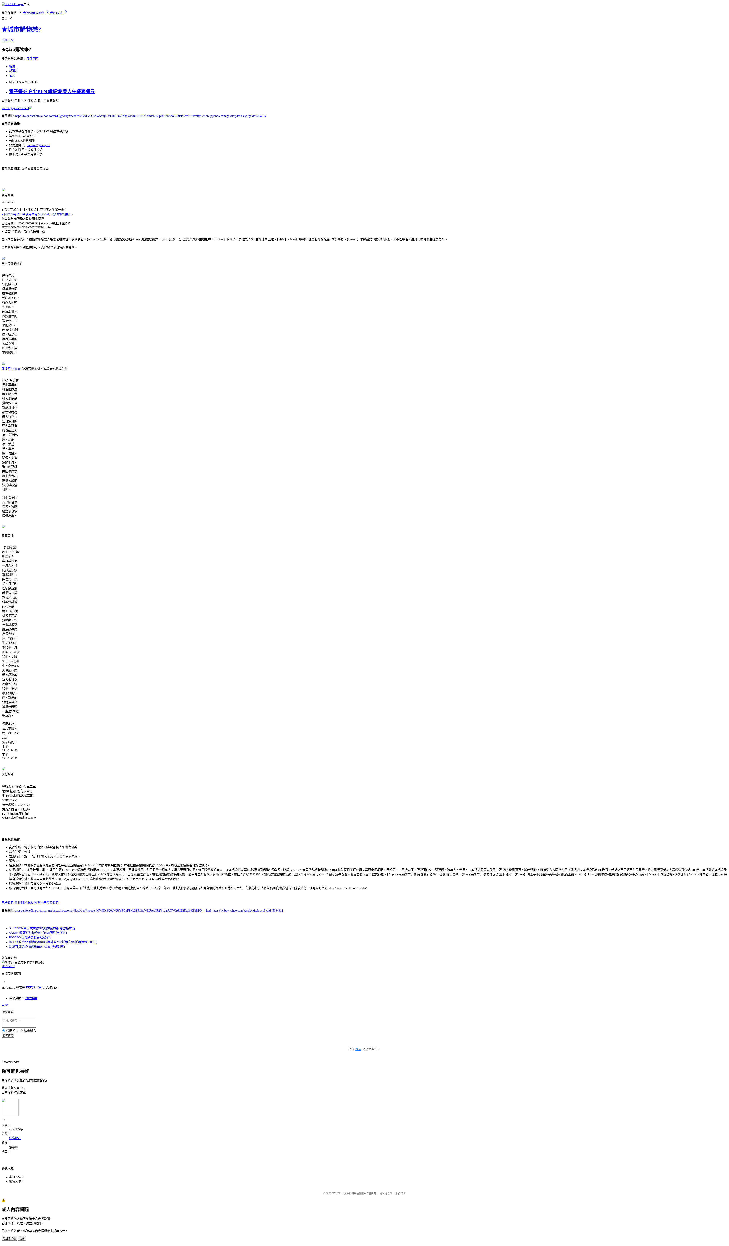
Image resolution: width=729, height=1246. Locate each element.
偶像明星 (33, 58)
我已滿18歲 (9, 1238)
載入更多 (8, 1012)
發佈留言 (8, 1035)
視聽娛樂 (31, 998)
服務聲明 (401, 1193)
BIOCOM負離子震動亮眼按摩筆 (30, 937)
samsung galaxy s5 (38, 145)
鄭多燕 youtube (11, 368)
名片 (12, 75)
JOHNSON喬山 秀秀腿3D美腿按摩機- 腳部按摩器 (42, 928)
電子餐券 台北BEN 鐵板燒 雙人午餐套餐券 (52, 91)
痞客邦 (30, 987)
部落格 (13, 71)
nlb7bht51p (8, 966)
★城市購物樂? (21, 29)
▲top (5, 1004)
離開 (21, 1238)
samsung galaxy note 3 (15, 108)
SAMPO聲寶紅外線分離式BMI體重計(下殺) (38, 932)
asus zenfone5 (23, 910)
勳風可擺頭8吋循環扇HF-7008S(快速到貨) (37, 946)
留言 (39, 987)
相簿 (12, 66)
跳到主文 (8, 40)
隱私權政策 (386, 1193)
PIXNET (336, 1193)
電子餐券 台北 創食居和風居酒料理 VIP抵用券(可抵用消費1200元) (53, 942)
